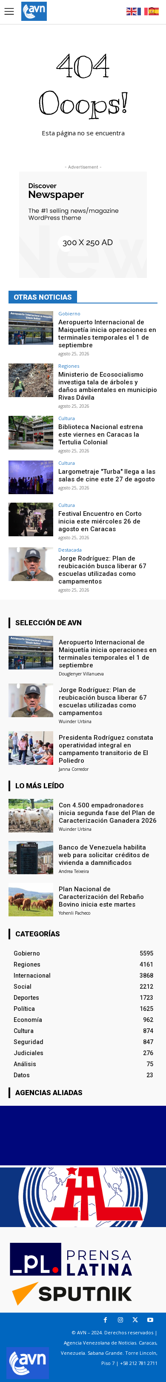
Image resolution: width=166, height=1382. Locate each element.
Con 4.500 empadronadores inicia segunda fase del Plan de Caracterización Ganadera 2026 (108, 812)
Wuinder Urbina (75, 721)
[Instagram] (120, 1320)
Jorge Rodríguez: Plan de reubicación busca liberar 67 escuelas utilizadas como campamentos (102, 570)
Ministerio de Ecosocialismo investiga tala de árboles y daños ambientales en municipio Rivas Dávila (107, 386)
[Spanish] (154, 10)
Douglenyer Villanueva (81, 674)
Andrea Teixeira (74, 871)
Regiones (68, 365)
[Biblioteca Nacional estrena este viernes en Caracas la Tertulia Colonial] (31, 432)
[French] (143, 10)
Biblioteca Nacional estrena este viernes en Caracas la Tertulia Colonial (100, 434)
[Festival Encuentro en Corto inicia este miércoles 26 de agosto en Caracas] (31, 519)
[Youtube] (150, 1320)
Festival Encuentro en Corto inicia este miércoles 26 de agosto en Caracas (100, 521)
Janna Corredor (74, 769)
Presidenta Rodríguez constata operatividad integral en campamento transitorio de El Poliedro (106, 749)
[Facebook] (105, 1320)
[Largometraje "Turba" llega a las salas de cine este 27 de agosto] (31, 477)
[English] (131, 10)
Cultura (66, 418)
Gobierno (69, 313)
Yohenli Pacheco (74, 913)
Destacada (70, 549)
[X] (135, 1320)
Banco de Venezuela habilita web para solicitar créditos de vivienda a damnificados (104, 855)
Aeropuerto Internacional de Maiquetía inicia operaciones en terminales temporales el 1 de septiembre (107, 333)
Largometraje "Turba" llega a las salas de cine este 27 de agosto (106, 475)
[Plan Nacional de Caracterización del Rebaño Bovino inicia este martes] (31, 899)
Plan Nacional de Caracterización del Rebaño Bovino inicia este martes (101, 896)
